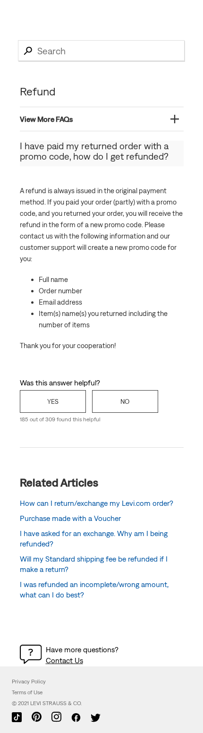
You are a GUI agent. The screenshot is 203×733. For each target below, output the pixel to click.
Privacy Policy (29, 681)
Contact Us (64, 660)
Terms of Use (27, 692)
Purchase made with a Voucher (70, 518)
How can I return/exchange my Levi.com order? (96, 503)
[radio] (53, 401)
